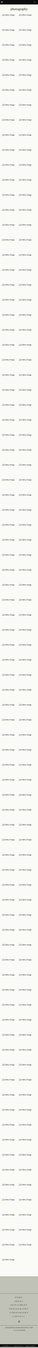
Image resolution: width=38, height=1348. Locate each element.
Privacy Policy (18, 1346)
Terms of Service (30, 1346)
